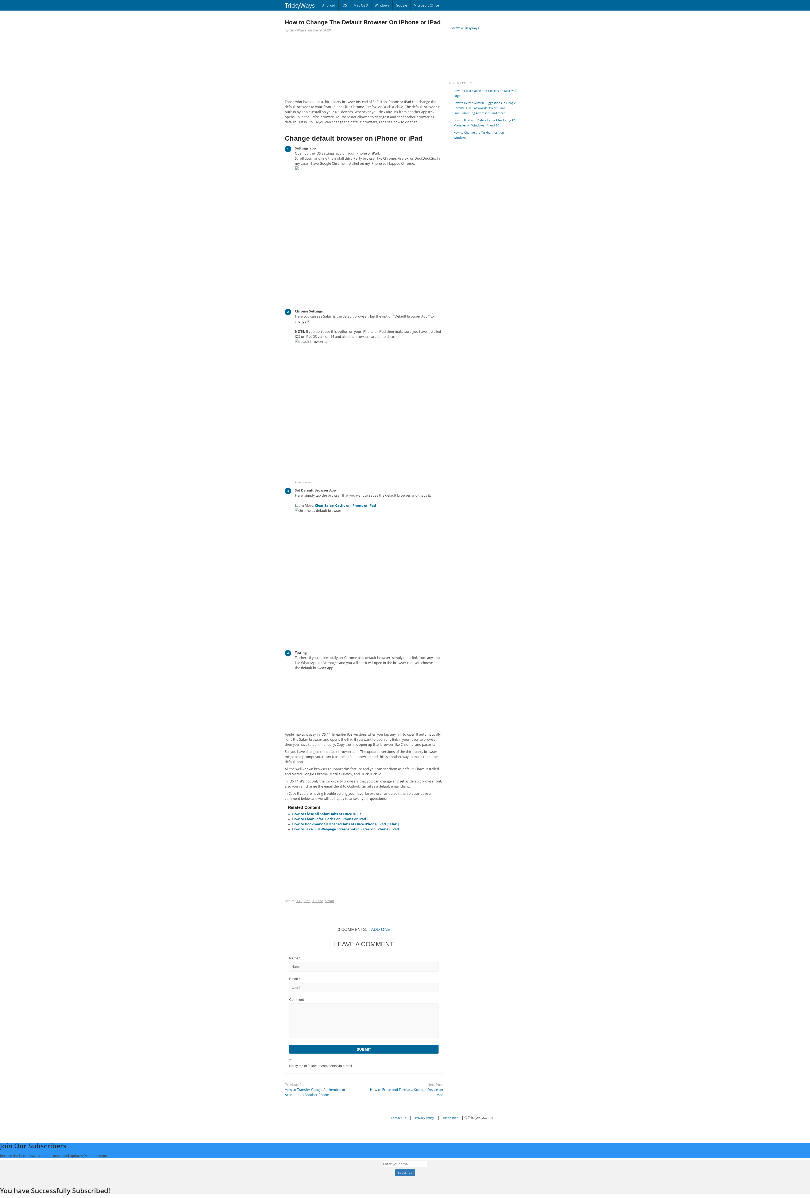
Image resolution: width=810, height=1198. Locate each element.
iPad (307, 901)
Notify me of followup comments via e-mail (320, 1066)
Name (294, 958)
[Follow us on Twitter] (313, 1118)
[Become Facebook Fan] (325, 1118)
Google (401, 5)
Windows (382, 5)
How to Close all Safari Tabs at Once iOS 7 (326, 814)
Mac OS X (361, 5)
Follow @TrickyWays (465, 28)
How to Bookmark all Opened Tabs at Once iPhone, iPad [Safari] (345, 824)
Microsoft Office (426, 5)
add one (380, 929)
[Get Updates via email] (288, 1118)
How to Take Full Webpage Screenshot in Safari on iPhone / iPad (345, 829)
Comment (296, 999)
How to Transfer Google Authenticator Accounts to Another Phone (315, 1092)
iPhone (317, 901)
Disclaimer (450, 1118)
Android (328, 5)
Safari (329, 901)
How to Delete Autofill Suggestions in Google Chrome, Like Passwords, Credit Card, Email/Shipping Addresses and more (485, 108)
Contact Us (398, 1118)
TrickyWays (300, 5)
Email (294, 979)
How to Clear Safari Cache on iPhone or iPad (329, 819)
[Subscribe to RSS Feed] (300, 1118)
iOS (344, 5)
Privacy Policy (424, 1118)
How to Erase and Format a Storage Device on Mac (406, 1092)
